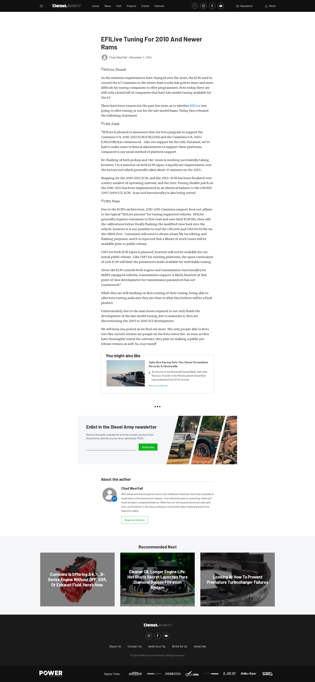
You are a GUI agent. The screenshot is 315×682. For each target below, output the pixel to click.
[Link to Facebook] (212, 6)
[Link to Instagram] (203, 6)
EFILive (195, 106)
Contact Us (134, 646)
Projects (131, 5)
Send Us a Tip (156, 646)
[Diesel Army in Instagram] (149, 636)
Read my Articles (135, 519)
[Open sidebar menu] (41, 6)
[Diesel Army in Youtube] (166, 636)
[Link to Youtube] (221, 6)
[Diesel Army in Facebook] (157, 636)
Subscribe (148, 447)
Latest (95, 5)
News (108, 5)
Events (145, 5)
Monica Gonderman (158, 385)
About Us (115, 646)
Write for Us (179, 646)
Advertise (200, 646)
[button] (157, 69)
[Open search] (195, 6)
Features (159, 5)
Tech (118, 5)
